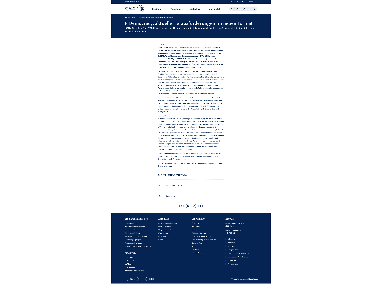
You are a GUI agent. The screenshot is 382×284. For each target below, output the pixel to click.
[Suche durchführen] (254, 9)
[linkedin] (132, 279)
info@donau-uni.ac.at (233, 230)
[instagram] (145, 279)
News (133, 17)
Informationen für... (132, 2)
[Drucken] (194, 206)
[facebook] (126, 279)
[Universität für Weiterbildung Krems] (135, 9)
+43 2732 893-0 (231, 233)
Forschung (176, 9)
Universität (214, 9)
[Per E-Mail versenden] (188, 206)
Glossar (239, 2)
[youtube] (151, 279)
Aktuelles (195, 9)
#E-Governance (169, 196)
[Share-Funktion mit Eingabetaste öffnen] (181, 206)
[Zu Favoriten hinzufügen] (200, 206)
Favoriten (249, 2)
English (231, 2)
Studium (156, 9)
